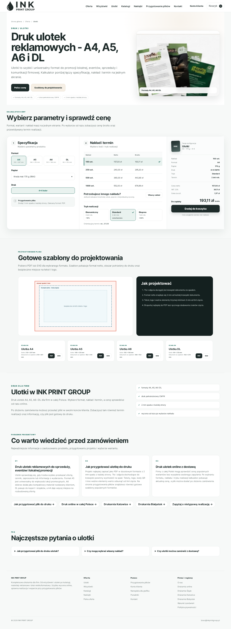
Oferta (89, 6)
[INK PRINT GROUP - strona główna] (21, 6)
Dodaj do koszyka (195, 208)
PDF (51, 356)
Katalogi (125, 6)
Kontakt (178, 6)
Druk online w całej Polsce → (79, 504)
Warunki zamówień (186, 603)
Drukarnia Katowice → (117, 504)
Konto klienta (196, 6)
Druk (13, 185)
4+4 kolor (43, 190)
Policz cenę (20, 87)
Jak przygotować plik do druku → (34, 504)
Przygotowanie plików (158, 6)
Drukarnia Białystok (186, 599)
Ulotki (114, 6)
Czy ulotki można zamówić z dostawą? (178, 551)
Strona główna (16, 21)
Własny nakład (154, 195)
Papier (14, 170)
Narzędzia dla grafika (140, 591)
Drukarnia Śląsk (185, 591)
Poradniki (135, 595)
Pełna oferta (89, 599)
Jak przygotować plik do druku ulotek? (38, 551)
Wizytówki (101, 6)
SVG (58, 356)
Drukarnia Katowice (186, 595)
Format (14, 153)
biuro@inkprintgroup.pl (210, 620)
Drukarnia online (185, 586)
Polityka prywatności (187, 607)
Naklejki (138, 6)
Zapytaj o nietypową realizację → (192, 504)
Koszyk (215, 5)
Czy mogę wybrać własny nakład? (105, 551)
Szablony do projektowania (48, 87)
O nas (180, 582)
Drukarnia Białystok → (151, 504)
